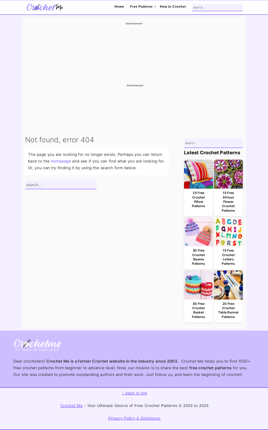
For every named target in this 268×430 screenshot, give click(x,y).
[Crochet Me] (44, 8)
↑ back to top (134, 393)
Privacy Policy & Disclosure (134, 418)
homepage (61, 161)
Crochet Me (71, 405)
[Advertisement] (134, 53)
